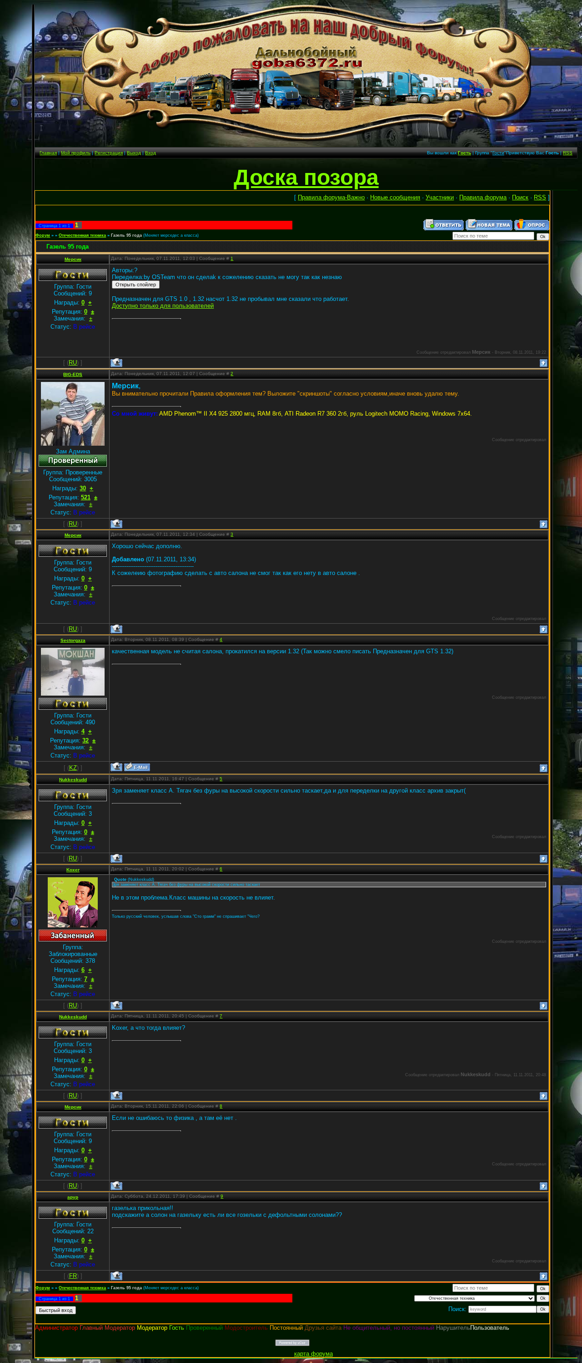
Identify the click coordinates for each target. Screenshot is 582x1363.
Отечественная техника (82, 235)
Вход (150, 152)
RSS (567, 152)
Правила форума (483, 197)
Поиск (520, 197)
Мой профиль (75, 152)
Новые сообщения (395, 197)
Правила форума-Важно (331, 197)
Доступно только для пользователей (163, 305)
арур (72, 1197)
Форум (42, 235)
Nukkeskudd (73, 779)
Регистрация (109, 152)
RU (73, 362)
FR (73, 1275)
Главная (48, 152)
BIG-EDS (72, 374)
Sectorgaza (72, 640)
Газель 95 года (126, 235)
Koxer (73, 869)
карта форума (313, 1353)
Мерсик (73, 259)
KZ (73, 767)
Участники (440, 197)
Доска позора (306, 177)
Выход (134, 152)
